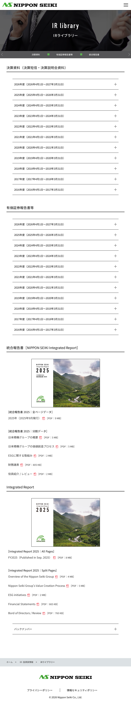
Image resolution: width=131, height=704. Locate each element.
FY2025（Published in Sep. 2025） (40, 557)
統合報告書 (94, 54)
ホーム (9, 661)
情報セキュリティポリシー (82, 690)
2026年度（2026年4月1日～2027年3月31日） (40, 84)
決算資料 (36, 54)
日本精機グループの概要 (34, 437)
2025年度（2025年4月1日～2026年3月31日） (40, 95)
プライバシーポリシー (40, 690)
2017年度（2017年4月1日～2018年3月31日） (40, 179)
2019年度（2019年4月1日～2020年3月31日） (40, 158)
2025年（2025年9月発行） (35, 418)
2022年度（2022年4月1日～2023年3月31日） (40, 126)
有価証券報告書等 (64, 54)
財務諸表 (25, 465)
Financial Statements (33, 604)
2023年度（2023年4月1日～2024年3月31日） (40, 116)
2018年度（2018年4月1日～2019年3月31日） (40, 168)
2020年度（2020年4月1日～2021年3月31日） (40, 147)
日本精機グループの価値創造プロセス (42, 446)
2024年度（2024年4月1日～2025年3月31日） (40, 105)
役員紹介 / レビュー (31, 474)
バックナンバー (23, 629)
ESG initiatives (28, 595)
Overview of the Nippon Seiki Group (41, 576)
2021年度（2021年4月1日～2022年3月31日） (40, 137)
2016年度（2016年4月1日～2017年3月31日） (40, 189)
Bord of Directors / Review (36, 613)
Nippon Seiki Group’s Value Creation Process (47, 586)
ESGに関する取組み (31, 455)
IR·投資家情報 (26, 661)
